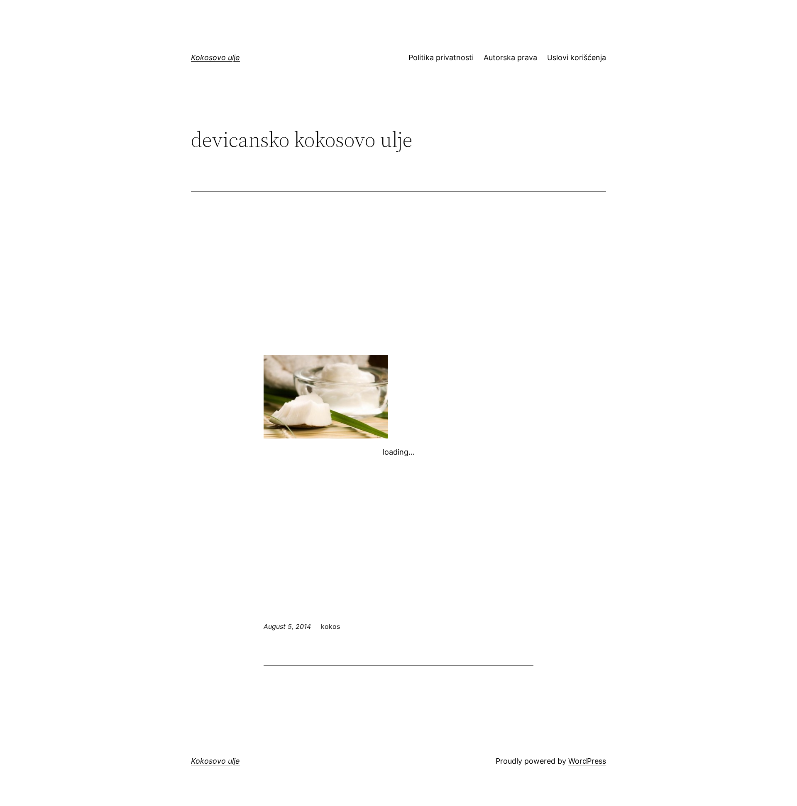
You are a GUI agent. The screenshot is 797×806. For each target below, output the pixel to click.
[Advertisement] (398, 283)
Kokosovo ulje (215, 57)
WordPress (587, 761)
